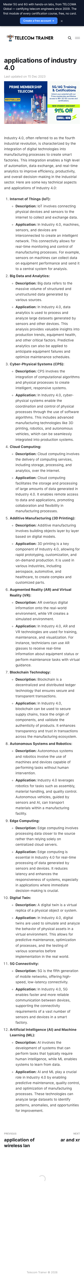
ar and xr (70, 1137)
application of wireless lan (19, 1140)
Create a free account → (38, 20)
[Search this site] (70, 38)
